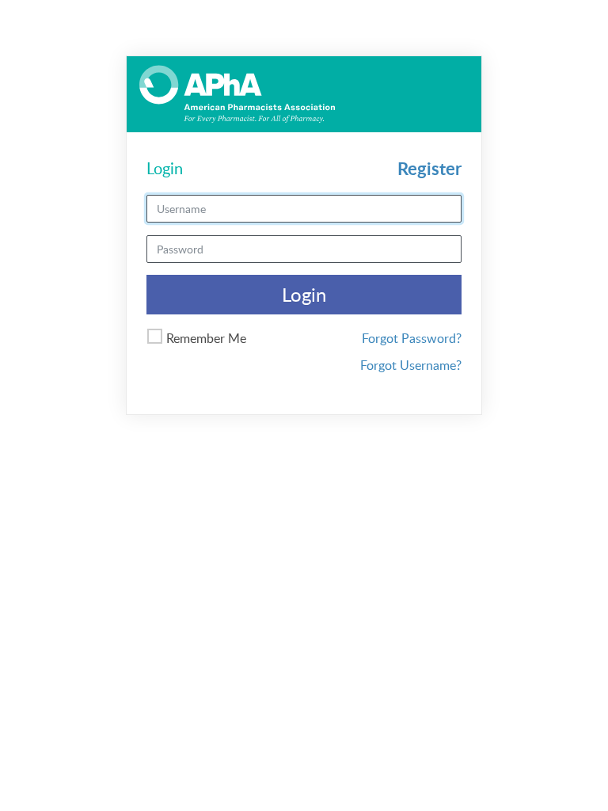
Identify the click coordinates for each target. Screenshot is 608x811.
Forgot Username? (411, 365)
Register (429, 168)
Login (304, 294)
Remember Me (206, 338)
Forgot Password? (412, 338)
